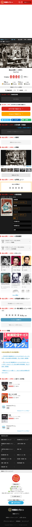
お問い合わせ (17, 496)
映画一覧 (13, 39)
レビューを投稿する (16, 319)
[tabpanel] (16, 340)
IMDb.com (28, 166)
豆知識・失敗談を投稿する (24, 127)
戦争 (15, 218)
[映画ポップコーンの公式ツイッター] (16, 503)
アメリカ (16, 208)
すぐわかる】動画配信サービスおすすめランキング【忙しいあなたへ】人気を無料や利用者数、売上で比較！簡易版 (16, 364)
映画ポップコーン (5, 39)
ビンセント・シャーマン (19, 202)
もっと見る (15, 295)
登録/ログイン (27, 2)
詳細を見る (16, 484)
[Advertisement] (16, 21)
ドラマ (15, 214)
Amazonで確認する (15, 114)
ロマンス (22, 214)
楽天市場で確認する (15, 109)
